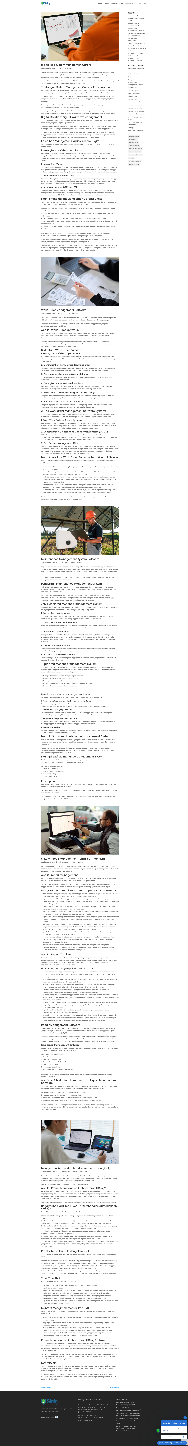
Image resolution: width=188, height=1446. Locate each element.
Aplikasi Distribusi (134, 74)
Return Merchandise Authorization (74, 1171)
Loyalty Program (134, 94)
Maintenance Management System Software (70, 559)
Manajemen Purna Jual (136, 111)
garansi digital (133, 139)
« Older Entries (46, 1387)
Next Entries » (114, 1387)
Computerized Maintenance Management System (135, 82)
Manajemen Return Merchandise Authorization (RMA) (76, 1168)
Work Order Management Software (63, 310)
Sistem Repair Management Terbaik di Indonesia (73, 858)
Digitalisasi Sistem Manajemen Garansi (66, 65)
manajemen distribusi (135, 148)
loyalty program (133, 142)
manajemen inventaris (135, 155)
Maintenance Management (72, 562)
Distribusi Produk (134, 88)
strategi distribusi (134, 164)
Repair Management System (72, 862)
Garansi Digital (67, 68)
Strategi (130, 128)
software (131, 158)
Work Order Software (70, 313)
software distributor (135, 161)
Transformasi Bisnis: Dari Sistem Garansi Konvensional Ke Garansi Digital (127, 1421)
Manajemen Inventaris (136, 108)
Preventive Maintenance (136, 114)
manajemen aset (134, 145)
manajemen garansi (135, 152)
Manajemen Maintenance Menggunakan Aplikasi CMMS (137, 18)
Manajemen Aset (134, 102)
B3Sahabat (47, 68)
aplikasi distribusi (134, 136)
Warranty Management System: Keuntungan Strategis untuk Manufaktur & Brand (127, 1428)
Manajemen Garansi (135, 105)
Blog (129, 77)
